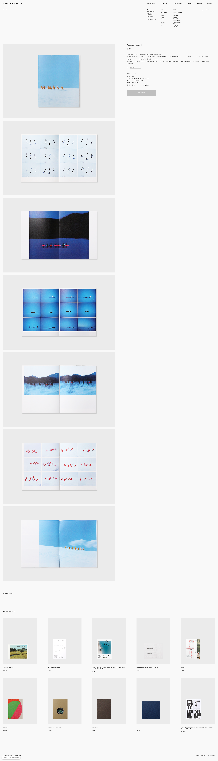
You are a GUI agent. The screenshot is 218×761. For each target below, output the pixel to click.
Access (199, 3)
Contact (209, 3)
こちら (141, 85)
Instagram (212, 755)
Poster (162, 17)
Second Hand (150, 16)
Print (162, 25)
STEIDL (175, 17)
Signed (149, 13)
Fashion (163, 22)
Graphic (163, 14)
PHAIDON (175, 19)
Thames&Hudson (177, 12)
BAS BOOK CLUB (151, 19)
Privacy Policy (18, 755)
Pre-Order (149, 14)
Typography (164, 12)
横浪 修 (132, 68)
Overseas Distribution (8, 755)
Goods (162, 15)
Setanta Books (177, 20)
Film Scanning (177, 3)
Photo (162, 19)
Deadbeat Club (177, 22)
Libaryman (175, 15)
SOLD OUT (141, 93)
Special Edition (151, 11)
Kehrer (175, 26)
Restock (149, 10)
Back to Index (9, 593)
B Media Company (175, 24)
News (189, 3)
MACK (174, 14)
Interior (163, 23)
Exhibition (164, 3)
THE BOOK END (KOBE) (200, 755)
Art (161, 20)
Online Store (151, 3)
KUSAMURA (137, 68)
